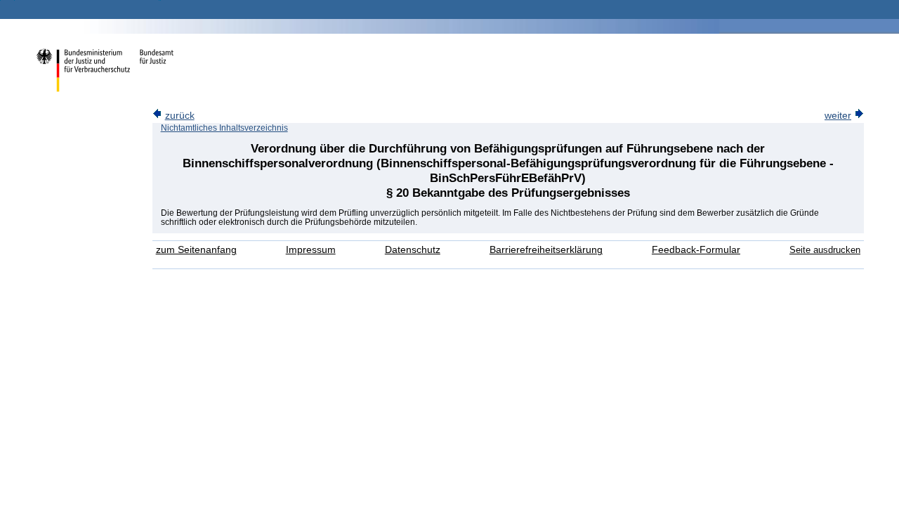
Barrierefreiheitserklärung (546, 250)
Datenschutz (412, 250)
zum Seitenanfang (196, 250)
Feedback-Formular (696, 250)
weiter (838, 115)
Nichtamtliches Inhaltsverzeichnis (224, 128)
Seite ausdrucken (824, 250)
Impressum (311, 250)
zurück (180, 115)
